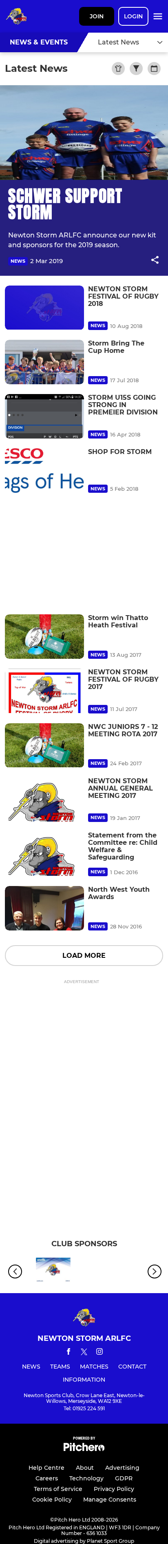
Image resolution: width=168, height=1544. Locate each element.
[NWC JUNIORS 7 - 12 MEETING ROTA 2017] (44, 745)
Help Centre (46, 1467)
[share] (155, 260)
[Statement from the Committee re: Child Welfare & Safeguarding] (44, 854)
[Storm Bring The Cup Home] (44, 362)
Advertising (122, 1467)
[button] (155, 261)
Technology (86, 1478)
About (85, 1467)
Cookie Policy (52, 1499)
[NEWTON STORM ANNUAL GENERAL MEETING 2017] (44, 800)
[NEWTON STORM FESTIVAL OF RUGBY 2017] (44, 691)
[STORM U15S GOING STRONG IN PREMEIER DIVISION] (44, 416)
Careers (46, 1478)
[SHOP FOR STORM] (44, 470)
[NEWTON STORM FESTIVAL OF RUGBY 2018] (44, 308)
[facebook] (68, 1352)
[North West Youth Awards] (44, 908)
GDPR (124, 1478)
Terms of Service (58, 1489)
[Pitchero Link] (84, 1449)
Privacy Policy (114, 1489)
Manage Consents (109, 1499)
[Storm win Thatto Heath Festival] (44, 636)
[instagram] (99, 1352)
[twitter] (84, 1353)
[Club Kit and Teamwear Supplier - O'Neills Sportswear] (53, 1271)
